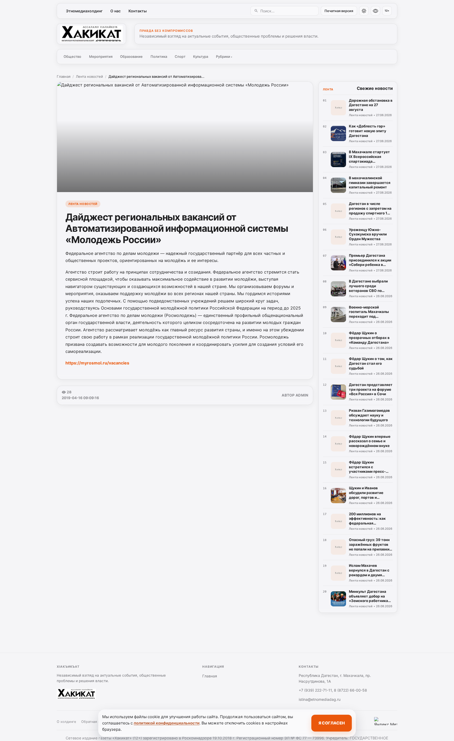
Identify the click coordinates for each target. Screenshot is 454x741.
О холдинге (66, 722)
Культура (200, 56)
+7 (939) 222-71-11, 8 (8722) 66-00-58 (333, 690)
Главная (63, 76)
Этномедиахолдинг (84, 11)
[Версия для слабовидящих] (375, 11)
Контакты (137, 11)
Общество (72, 56)
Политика (159, 56)
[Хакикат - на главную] (91, 33)
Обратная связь (94, 722)
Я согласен (331, 723)
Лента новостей (89, 76)
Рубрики (224, 56)
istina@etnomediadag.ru (319, 699)
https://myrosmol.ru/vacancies (97, 363)
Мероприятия (100, 56)
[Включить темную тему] (364, 11)
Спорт (180, 56)
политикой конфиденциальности (166, 723)
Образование (131, 56)
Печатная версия (338, 11)
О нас (115, 11)
